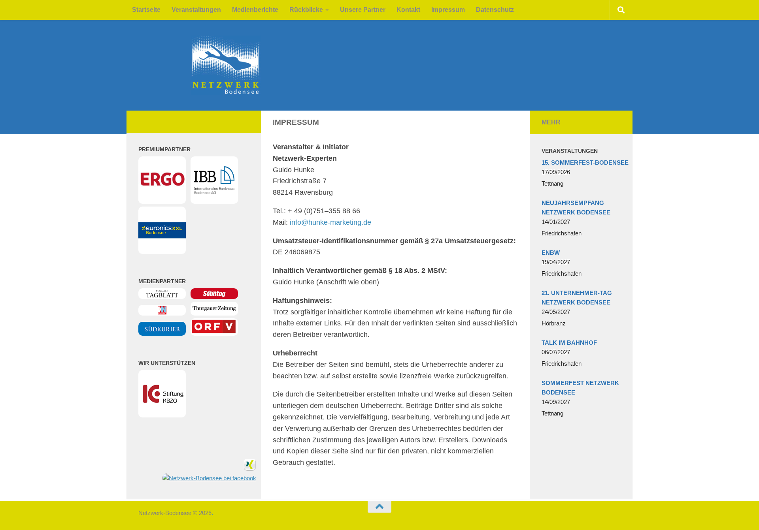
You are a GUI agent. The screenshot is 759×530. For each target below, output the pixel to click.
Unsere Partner (362, 9)
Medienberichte (255, 9)
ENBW (551, 252)
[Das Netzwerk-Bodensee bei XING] (250, 468)
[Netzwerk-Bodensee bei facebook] (209, 478)
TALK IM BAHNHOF (569, 342)
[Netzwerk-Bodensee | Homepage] (173, 65)
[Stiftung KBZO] (162, 415)
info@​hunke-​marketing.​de (330, 222)
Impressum (448, 9)
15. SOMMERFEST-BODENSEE (585, 162)
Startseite (146, 9)
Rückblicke (306, 9)
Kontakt (408, 9)
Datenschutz (495, 9)
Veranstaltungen (196, 9)
